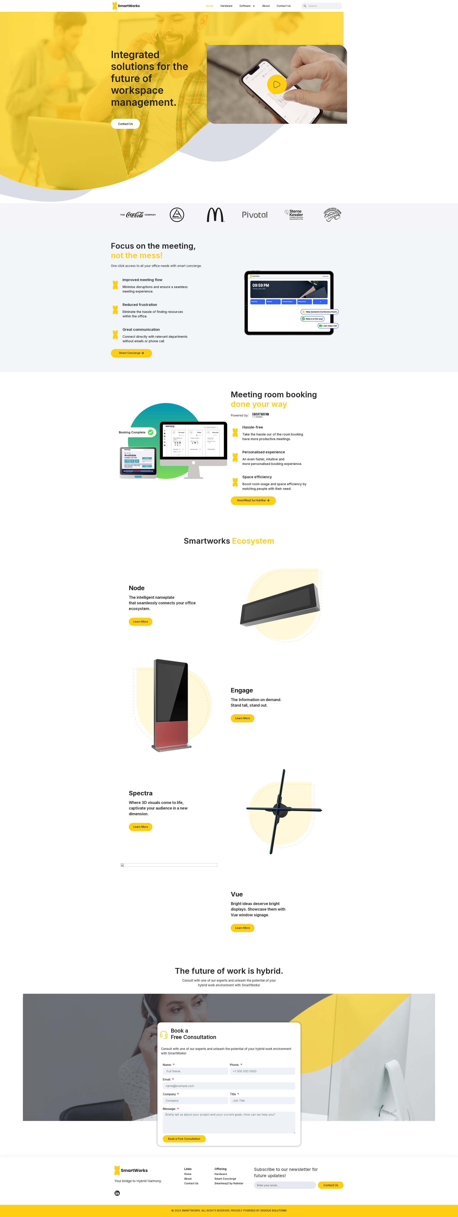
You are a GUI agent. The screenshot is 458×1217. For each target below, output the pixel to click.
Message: (170, 1109)
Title (233, 1094)
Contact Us (284, 6)
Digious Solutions (273, 1210)
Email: (167, 1079)
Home (209, 6)
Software (245, 6)
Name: (167, 1065)
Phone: (235, 1065)
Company (170, 1094)
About (266, 6)
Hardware (226, 6)
